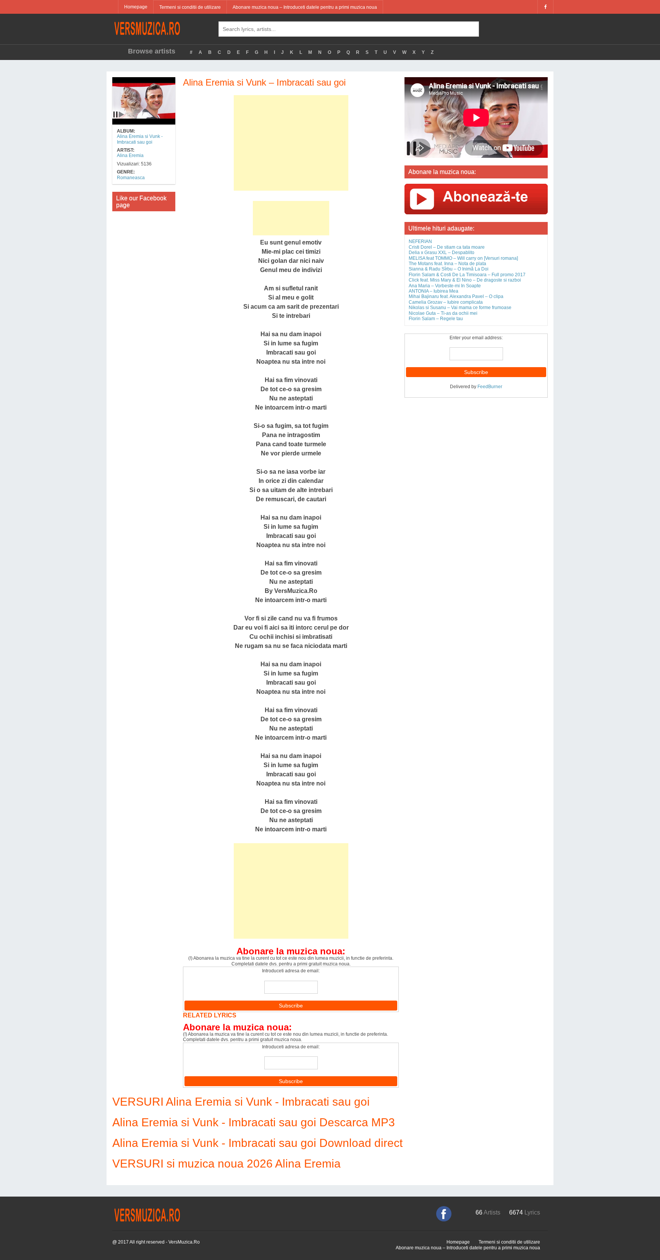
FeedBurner (489, 386)
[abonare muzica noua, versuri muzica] (476, 198)
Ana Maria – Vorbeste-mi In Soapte (445, 285)
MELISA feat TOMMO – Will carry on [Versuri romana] (463, 258)
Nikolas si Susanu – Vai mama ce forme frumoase (460, 307)
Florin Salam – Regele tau (436, 318)
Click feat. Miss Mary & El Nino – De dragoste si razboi (465, 280)
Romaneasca (131, 177)
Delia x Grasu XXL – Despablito (441, 252)
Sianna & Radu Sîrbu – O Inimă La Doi (449, 269)
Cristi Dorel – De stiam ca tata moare (447, 247)
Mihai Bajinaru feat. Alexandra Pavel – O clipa (456, 296)
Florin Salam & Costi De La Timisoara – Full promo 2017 (467, 274)
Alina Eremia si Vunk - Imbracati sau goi (140, 139)
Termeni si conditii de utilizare (190, 7)
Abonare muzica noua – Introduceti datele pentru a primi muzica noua (305, 7)
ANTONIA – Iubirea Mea (433, 291)
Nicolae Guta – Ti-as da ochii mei (443, 313)
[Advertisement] (291, 143)
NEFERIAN (420, 241)
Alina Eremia (130, 155)
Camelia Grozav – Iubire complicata (446, 302)
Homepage (135, 7)
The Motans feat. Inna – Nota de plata (447, 263)
